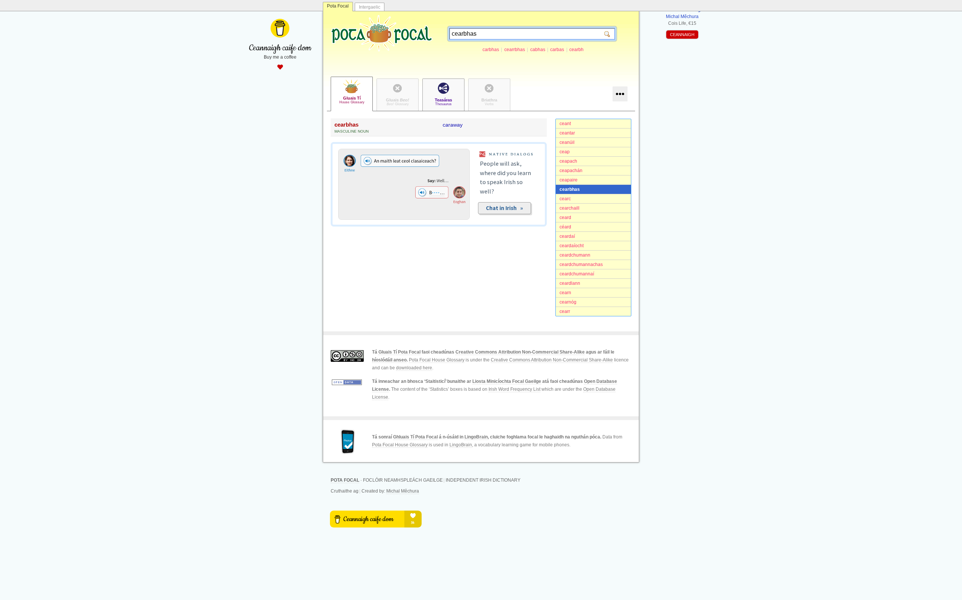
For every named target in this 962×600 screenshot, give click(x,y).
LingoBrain (476, 437)
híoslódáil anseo (389, 360)
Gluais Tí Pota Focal (399, 352)
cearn (565, 292)
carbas (557, 49)
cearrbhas (514, 49)
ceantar (567, 133)
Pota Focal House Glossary (436, 360)
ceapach (568, 161)
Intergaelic (369, 7)
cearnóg (568, 302)
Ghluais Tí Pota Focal (415, 437)
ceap (565, 151)
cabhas (537, 49)
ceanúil (567, 142)
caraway (453, 125)
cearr (565, 311)
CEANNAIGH (682, 34)
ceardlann (570, 283)
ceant (565, 123)
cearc (565, 198)
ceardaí (567, 236)
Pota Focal (338, 6)
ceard (565, 217)
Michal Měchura (402, 491)
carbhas (491, 49)
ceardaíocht (572, 245)
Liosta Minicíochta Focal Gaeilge (506, 381)
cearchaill (569, 208)
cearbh (576, 49)
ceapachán (571, 170)
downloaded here (414, 367)
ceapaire (569, 180)
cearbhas (570, 189)
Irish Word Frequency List (514, 389)
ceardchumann (575, 255)
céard (565, 227)
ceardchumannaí (577, 274)
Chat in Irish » (504, 208)
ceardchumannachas (581, 264)
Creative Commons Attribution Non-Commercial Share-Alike (520, 352)
